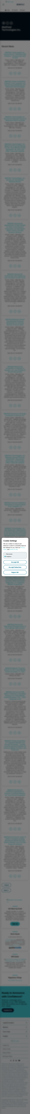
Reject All (15, 572)
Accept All (15, 562)
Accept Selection (15, 567)
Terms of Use (14, 549)
